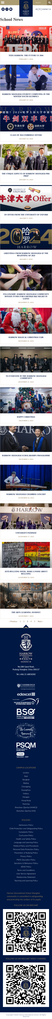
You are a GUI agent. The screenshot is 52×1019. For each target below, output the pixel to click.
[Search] (49, 2)
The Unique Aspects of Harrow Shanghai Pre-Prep (26, 175)
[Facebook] (3, 9)
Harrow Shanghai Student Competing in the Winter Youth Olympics (26, 95)
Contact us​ (46, 9)
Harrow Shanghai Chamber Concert (26, 494)
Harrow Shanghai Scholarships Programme (26, 456)
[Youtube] (10, 9)
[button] (2, 2)
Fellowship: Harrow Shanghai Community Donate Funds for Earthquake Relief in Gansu (26, 296)
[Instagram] (7, 9)
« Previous (13, 622)
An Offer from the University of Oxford (26, 215)
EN (36, 9)
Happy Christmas (26, 417)
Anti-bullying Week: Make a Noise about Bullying (26, 573)
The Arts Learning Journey (26, 612)
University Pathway (26, 533)
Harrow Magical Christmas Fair (26, 337)
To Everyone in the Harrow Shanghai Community (26, 377)
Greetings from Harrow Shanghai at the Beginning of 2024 (26, 254)
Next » (40, 622)
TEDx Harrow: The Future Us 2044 (26, 56)
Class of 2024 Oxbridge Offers (26, 135)
